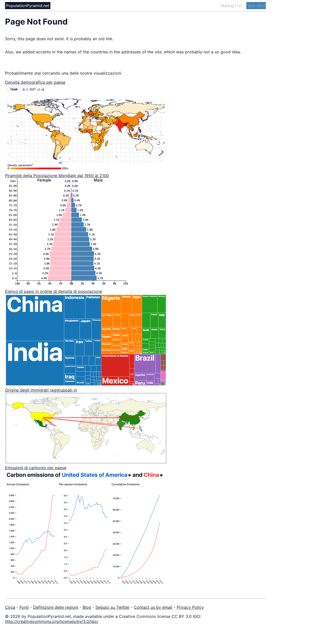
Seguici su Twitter (112, 607)
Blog (87, 607)
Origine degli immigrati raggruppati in (41, 390)
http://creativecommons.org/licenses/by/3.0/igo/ (51, 621)
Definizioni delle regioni (55, 607)
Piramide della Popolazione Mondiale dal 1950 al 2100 (57, 175)
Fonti (24, 607)
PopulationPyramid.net (27, 5)
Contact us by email (153, 607)
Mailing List (232, 5)
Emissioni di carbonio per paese (35, 467)
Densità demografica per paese (35, 82)
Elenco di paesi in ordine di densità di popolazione (53, 291)
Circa (10, 607)
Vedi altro (256, 5)
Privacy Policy (190, 607)
